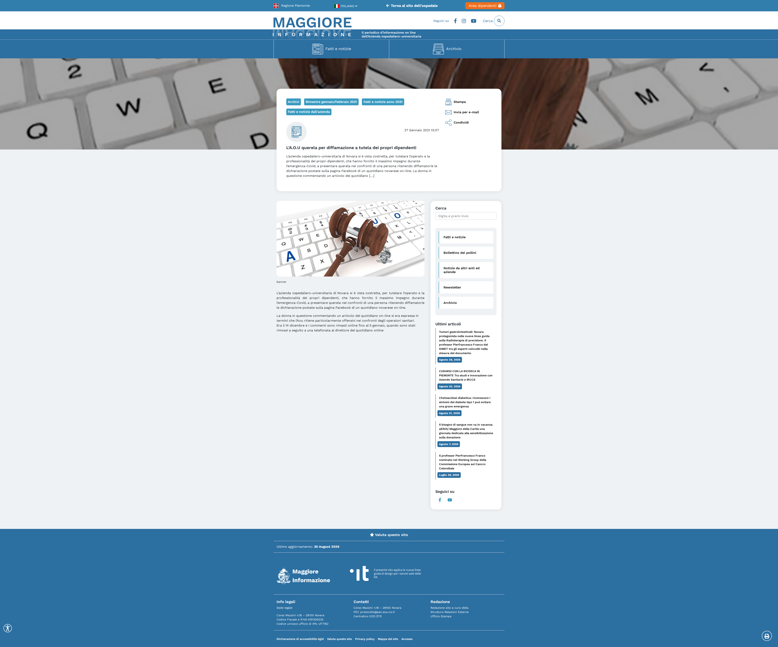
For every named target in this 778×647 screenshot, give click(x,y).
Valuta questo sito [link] (391, 535)
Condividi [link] (461, 122)
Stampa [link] (460, 102)
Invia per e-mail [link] (466, 112)
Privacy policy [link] (365, 639)
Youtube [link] (473, 21)
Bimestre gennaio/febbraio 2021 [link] (331, 102)
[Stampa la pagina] (767, 636)
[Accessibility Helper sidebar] (7, 628)
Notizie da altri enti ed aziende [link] (462, 270)
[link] (292, 6)
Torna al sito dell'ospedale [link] (414, 6)
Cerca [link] (488, 21)
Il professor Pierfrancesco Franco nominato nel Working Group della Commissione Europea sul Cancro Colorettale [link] (462, 462)
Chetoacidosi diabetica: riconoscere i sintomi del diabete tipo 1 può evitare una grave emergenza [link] (465, 402)
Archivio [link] (453, 48)
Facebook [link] (455, 21)
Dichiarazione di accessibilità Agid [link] (300, 639)
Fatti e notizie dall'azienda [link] (309, 112)
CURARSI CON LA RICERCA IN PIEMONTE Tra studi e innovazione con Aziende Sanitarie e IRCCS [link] (466, 375)
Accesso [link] (407, 639)
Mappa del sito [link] (388, 639)
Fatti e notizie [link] (338, 48)
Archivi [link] (293, 102)
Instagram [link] (464, 21)
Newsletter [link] (452, 287)
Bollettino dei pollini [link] (460, 253)
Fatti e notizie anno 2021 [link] (383, 102)
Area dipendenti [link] (483, 6)
